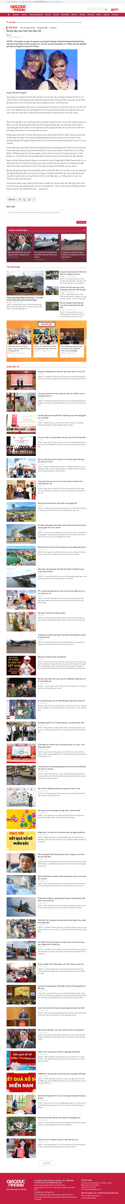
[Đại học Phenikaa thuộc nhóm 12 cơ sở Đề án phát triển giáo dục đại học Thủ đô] (21, 468)
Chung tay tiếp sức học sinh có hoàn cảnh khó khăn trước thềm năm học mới (60, 482)
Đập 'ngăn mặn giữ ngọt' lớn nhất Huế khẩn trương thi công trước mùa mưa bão (61, 570)
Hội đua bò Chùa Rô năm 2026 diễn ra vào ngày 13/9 (57, 503)
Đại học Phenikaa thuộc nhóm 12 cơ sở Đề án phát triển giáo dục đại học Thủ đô (61, 460)
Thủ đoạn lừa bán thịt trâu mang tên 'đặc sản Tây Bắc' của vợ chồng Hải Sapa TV (61, 395)
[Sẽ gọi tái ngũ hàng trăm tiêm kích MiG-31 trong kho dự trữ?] (52, 275)
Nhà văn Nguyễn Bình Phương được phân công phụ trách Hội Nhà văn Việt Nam (61, 855)
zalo (24, 200)
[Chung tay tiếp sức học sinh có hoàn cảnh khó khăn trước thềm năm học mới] (21, 490)
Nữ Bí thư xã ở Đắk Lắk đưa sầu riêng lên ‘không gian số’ (59, 1118)
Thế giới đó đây (42, 28)
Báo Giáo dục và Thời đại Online (18, 8)
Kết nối (47, 15)
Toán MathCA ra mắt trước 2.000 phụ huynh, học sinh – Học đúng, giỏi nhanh (61, 746)
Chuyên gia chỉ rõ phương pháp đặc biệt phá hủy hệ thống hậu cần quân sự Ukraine (74, 254)
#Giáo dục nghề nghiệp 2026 (52, 22)
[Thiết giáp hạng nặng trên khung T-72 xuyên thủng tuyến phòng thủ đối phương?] (25, 283)
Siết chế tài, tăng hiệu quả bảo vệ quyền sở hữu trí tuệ (59, 789)
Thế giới (82, 15)
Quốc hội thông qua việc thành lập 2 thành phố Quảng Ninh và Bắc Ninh (62, 987)
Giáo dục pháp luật (36, 15)
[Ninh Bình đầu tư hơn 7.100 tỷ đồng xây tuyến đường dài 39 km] (21, 556)
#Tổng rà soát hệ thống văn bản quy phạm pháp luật (28, 22)
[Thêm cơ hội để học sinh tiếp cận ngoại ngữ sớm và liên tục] (20, 336)
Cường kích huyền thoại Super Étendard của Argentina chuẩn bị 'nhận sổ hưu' (48, 254)
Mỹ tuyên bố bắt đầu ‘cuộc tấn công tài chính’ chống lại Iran (61, 1030)
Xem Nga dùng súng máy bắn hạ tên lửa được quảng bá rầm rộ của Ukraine (46, 348)
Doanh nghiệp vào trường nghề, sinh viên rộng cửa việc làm (61, 964)
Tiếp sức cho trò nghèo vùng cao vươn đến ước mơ (58, 1140)
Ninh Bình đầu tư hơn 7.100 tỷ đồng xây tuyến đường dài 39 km (62, 547)
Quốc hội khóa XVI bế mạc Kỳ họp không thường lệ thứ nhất (61, 1008)
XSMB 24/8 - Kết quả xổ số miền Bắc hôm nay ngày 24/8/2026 (61, 832)
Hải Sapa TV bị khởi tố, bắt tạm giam (51, 613)
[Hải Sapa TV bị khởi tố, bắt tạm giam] (21, 621)
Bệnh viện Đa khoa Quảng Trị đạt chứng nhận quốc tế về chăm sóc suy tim (62, 877)
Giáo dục (16, 15)
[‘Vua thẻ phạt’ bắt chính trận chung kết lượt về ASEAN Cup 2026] (73, 336)
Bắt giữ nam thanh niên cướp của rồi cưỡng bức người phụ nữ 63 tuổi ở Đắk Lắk (61, 680)
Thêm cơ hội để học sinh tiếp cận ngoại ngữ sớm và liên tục (20, 347)
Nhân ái (74, 15)
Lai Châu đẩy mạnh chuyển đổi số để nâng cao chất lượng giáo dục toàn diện (62, 417)
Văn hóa (106, 15)
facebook (20, 200)
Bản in (29, 200)
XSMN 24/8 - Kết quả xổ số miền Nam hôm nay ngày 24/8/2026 (62, 1074)
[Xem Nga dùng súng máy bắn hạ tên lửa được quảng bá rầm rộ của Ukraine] (46, 336)
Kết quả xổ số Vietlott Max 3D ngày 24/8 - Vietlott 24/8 (59, 811)
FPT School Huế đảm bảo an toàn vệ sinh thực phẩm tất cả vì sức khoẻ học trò (61, 592)
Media (98, 15)
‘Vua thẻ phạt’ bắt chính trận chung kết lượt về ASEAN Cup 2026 (73, 348)
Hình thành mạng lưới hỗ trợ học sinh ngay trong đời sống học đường (62, 1097)
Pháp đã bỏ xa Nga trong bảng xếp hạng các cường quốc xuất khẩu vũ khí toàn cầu (61, 899)
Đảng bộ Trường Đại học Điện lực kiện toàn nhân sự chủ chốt (61, 372)
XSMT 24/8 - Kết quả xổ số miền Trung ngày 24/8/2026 (59, 1052)
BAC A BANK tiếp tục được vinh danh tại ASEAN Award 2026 (61, 1162)
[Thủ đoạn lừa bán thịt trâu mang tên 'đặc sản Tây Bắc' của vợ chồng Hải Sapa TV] (21, 402)
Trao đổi (56, 15)
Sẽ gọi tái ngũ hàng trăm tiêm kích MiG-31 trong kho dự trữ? (73, 273)
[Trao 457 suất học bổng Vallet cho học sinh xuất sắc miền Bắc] (21, 446)
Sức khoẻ (91, 15)
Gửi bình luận (81, 222)
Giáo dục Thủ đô (114, 9)
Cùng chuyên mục (18, 230)
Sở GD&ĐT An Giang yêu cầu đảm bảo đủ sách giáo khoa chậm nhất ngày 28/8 (62, 921)
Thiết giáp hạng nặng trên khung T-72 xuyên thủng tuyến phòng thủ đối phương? (25, 299)
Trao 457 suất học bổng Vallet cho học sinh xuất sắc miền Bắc (62, 437)
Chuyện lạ (52, 28)
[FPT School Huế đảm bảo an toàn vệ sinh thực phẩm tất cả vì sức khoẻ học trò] (21, 599)
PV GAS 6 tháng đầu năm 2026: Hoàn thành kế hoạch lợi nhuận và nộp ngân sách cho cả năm (62, 526)
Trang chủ (8, 14)
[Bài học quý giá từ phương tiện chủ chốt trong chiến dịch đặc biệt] (52, 306)
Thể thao (115, 15)
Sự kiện (12, 22)
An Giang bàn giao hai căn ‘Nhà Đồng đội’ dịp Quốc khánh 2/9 (61, 701)
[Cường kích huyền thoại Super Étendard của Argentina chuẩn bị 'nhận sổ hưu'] (48, 242)
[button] (79, 229)
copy (34, 200)
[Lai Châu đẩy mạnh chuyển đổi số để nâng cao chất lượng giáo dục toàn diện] (21, 424)
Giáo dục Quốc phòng (27, 28)
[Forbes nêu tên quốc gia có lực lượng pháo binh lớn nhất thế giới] (52, 290)
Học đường (65, 15)
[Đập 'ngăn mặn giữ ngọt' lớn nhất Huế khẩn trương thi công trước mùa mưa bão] (21, 578)
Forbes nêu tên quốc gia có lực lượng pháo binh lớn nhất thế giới (73, 288)
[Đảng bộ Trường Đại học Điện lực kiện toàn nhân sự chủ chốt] (21, 380)
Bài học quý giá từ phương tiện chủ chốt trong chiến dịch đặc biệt (72, 305)
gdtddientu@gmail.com (56, 2)
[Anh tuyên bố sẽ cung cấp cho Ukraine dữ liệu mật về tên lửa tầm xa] (21, 242)
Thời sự (24, 15)
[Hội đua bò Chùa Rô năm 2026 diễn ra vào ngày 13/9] (21, 512)
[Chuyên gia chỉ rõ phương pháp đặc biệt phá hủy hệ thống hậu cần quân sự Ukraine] (74, 242)
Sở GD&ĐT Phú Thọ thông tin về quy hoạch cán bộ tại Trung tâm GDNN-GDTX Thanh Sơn (61, 943)
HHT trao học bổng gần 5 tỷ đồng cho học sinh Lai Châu (59, 1184)
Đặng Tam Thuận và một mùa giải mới (52, 657)
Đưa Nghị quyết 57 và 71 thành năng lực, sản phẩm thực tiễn (61, 723)
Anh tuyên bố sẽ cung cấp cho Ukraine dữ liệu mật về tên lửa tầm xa (20, 254)
